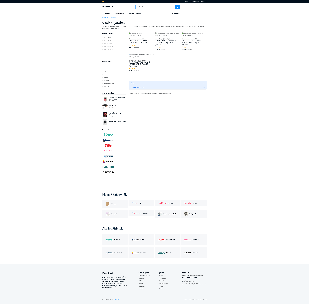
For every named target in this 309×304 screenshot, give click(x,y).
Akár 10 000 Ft (108, 43)
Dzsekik (105, 75)
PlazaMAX (105, 18)
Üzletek (186, 1)
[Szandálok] (136, 213)
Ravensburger (132, 39)
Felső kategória (107, 13)
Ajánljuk (205, 300)
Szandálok (106, 80)
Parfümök (106, 78)
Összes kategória (195, 1)
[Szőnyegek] (186, 213)
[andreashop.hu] (161, 239)
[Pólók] (134, 203)
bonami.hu (143, 253)
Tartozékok (141, 286)
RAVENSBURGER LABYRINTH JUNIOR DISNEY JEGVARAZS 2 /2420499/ (166, 43)
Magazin (203, 1)
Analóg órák (162, 278)
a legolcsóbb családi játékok (164, 93)
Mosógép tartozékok (109, 83)
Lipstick (141, 288)
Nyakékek (141, 283)
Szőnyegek (106, 86)
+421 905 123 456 (189, 278)
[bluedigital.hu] (109, 252)
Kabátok (161, 286)
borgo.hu (195, 253)
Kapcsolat (138, 13)
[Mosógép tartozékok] (160, 213)
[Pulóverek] (162, 203)
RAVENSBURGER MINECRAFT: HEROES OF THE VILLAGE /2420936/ (139, 64)
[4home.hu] (109, 239)
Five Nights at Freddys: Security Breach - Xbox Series (116, 113)
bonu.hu (168, 253)
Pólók (105, 69)
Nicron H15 (112, 105)
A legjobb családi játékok (137, 87)
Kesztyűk (161, 280)
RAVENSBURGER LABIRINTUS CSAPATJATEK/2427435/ (139, 42)
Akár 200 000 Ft (108, 49)
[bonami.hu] (135, 252)
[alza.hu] (135, 239)
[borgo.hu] (187, 252)
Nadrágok (141, 278)
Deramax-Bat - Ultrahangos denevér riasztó (117, 98)
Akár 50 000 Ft (108, 41)
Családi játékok (114, 18)
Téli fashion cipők (163, 283)
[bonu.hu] (161, 252)
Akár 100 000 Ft (108, 46)
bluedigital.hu (118, 253)
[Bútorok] (108, 203)
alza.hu (142, 239)
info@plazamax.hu (189, 281)
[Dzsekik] (188, 203)
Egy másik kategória (120, 13)
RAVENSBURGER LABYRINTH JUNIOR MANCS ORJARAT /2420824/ (192, 43)
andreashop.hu (170, 239)
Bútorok (105, 66)
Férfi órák (141, 280)
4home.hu (117, 239)
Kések (160, 288)
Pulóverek (106, 72)
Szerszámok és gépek (144, 275)
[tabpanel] (168, 53)
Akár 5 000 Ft (107, 38)
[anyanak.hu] (187, 239)
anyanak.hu (195, 239)
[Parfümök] (108, 213)
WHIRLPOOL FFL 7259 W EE (117, 121)
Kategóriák (194, 300)
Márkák (132, 83)
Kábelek (161, 275)
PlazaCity (116, 299)
